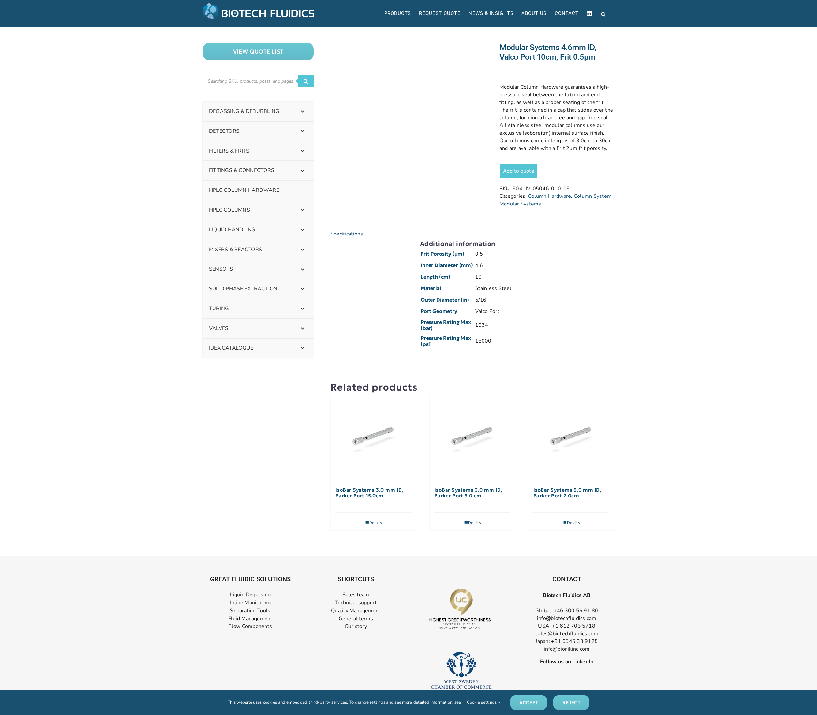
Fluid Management (250, 618)
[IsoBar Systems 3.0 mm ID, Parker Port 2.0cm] (571, 438)
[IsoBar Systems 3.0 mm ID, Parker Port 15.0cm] (373, 438)
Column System (592, 196)
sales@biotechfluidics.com (566, 633)
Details (375, 522)
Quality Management (355, 610)
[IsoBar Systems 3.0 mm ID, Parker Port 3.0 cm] (472, 438)
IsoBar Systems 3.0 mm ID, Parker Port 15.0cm (369, 493)
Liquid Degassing (250, 595)
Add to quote (518, 171)
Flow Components (250, 626)
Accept (528, 702)
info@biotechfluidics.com (566, 618)
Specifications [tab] (346, 233)
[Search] (306, 81)
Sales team (355, 595)
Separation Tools (250, 610)
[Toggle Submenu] (302, 111)
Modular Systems (520, 203)
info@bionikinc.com (566, 648)
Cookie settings (482, 702)
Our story (356, 626)
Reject (571, 702)
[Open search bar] (603, 13)
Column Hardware (549, 196)
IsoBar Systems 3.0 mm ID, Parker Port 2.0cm (567, 493)
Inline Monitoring (250, 603)
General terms (356, 618)
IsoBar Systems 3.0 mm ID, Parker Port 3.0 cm (468, 493)
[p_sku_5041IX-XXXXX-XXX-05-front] (410, 62)
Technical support (356, 603)
